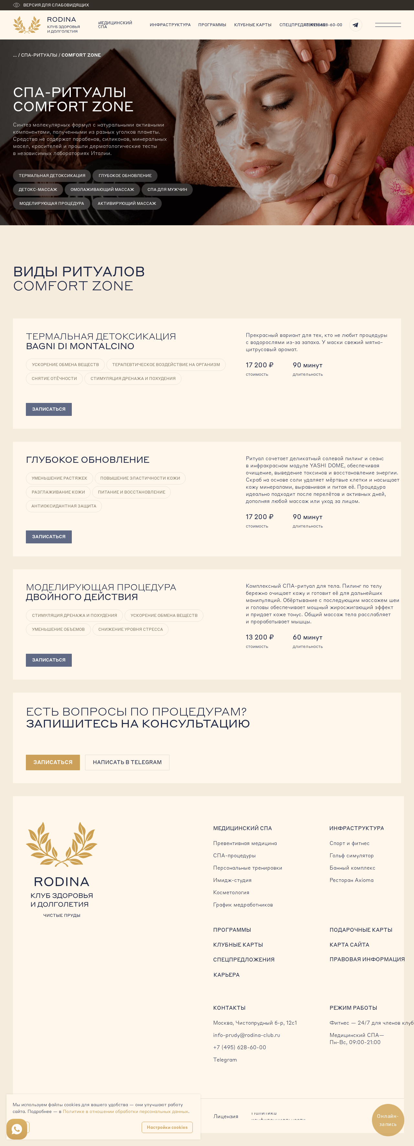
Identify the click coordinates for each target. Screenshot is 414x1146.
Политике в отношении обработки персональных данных (125, 1111)
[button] (53, 762)
